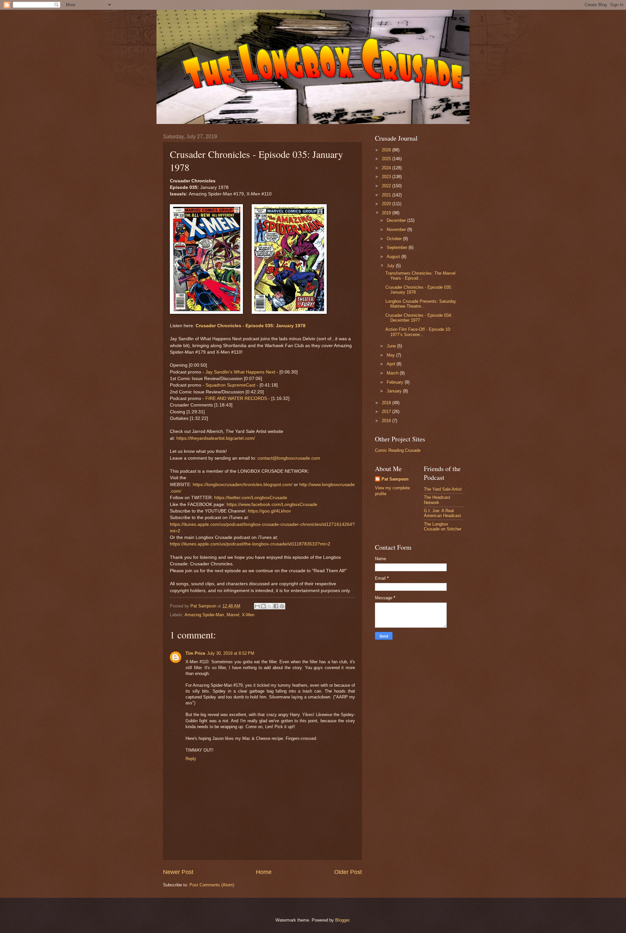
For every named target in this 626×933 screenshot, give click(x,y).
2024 (387, 167)
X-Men (248, 614)
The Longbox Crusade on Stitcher (442, 526)
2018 (387, 402)
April (391, 363)
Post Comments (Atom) (211, 884)
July (391, 265)
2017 (387, 411)
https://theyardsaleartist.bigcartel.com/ (215, 438)
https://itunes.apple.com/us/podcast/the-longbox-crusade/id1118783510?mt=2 (250, 544)
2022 (387, 185)
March (393, 373)
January (395, 391)
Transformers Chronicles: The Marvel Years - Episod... (420, 276)
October (395, 238)
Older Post (348, 872)
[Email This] (257, 606)
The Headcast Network (437, 500)
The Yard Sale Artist (443, 489)
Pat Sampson (395, 479)
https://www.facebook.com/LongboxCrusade (272, 504)
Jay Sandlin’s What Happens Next (240, 372)
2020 (387, 203)
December (397, 220)
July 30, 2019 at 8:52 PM (230, 653)
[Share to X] (269, 606)
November (397, 229)
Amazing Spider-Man (204, 614)
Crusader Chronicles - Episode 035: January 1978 (251, 325)
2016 (387, 420)
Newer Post (178, 872)
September (398, 247)
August (394, 256)
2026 (387, 149)
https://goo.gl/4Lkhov (269, 511)
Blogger (342, 920)
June (392, 346)
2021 (387, 194)
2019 (387, 212)
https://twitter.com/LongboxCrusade (250, 497)
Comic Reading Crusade (398, 450)
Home (264, 872)
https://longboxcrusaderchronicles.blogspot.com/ (242, 484)
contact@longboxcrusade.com (289, 458)
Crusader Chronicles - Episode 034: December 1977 (418, 318)
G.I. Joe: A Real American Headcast (442, 513)
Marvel (233, 614)
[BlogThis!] (263, 606)
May (391, 355)
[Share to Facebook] (276, 606)
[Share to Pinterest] (282, 606)
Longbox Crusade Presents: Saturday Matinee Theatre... (420, 304)
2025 (387, 158)
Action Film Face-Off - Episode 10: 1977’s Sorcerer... (418, 332)
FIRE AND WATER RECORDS (236, 398)
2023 (387, 176)
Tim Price (195, 653)
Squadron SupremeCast (230, 385)
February (396, 382)
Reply (191, 758)
